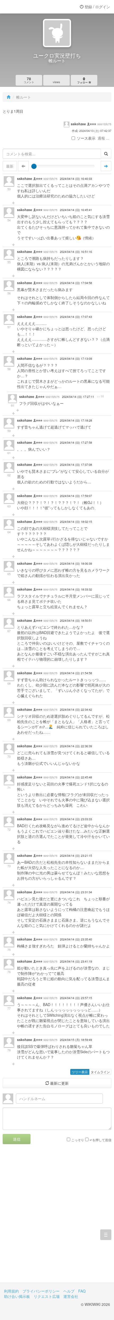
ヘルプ (68, 1291)
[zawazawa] (25, 6)
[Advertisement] (57, 1217)
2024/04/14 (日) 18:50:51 (76, 621)
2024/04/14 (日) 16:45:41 (76, 210)
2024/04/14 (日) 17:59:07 (76, 496)
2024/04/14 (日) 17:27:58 (76, 443)
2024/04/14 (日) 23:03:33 (76, 819)
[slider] (34, 166)
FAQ (82, 1291)
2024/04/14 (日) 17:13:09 (76, 359)
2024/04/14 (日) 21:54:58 (76, 673)
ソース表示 (86, 138)
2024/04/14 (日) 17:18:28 (76, 420)
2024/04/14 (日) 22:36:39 (76, 746)
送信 (16, 1139)
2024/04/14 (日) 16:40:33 (76, 179)
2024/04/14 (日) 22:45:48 (76, 777)
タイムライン (100, 1071)
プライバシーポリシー (41, 1291)
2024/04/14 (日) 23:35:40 (76, 939)
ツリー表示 (80, 1071)
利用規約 (11, 1291)
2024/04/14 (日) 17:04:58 (76, 283)
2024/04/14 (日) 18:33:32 (76, 589)
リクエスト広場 (47, 1296)
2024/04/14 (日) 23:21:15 (76, 856)
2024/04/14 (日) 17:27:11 (78, 397)
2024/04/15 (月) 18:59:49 (76, 1040)
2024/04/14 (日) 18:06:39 (76, 564)
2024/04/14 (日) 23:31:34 (76, 892)
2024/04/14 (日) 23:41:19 (76, 961)
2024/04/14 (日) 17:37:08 (76, 465)
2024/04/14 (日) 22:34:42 (76, 710)
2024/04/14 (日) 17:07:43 (76, 317)
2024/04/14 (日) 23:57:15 (76, 998)
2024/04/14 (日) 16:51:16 (76, 252)
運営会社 (70, 1296)
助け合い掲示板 (17, 1296)
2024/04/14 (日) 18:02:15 (76, 522)
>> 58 (100, 396)
